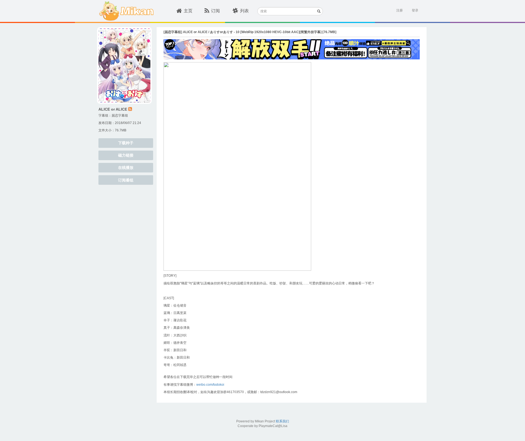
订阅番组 (125, 180)
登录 (415, 10)
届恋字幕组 (120, 115)
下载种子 (125, 143)
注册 (399, 10)
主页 (188, 10)
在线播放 (125, 167)
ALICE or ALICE (112, 109)
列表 (244, 10)
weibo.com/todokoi (210, 385)
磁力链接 (125, 155)
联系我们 (282, 421)
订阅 (215, 10)
